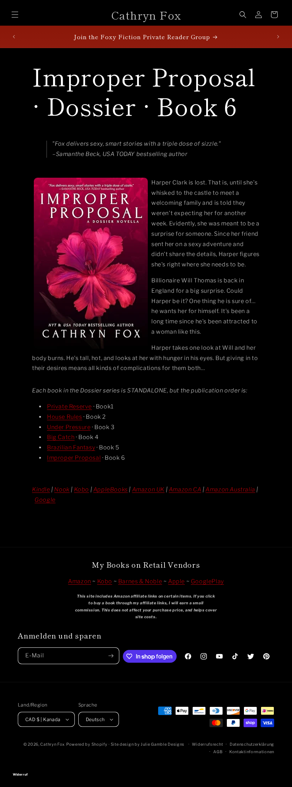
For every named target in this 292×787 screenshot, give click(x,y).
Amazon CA (185, 489)
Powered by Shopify (87, 744)
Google (45, 499)
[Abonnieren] (111, 655)
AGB (218, 751)
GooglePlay (207, 581)
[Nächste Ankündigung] (278, 37)
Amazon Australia (230, 489)
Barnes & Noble (140, 581)
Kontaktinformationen (251, 751)
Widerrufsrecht (207, 744)
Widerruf (146, 764)
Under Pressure (68, 427)
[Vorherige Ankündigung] (14, 37)
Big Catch (60, 437)
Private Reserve (69, 406)
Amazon (79, 581)
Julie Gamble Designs (162, 744)
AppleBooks (110, 489)
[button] (15, 14)
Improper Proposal (74, 457)
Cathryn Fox (52, 744)
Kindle (41, 489)
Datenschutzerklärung (252, 744)
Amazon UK (148, 489)
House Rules (64, 416)
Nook (61, 489)
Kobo (81, 489)
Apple (176, 581)
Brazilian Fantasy (71, 447)
